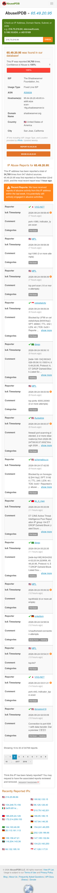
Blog (5, 876)
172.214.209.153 (13, 819)
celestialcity (40, 302)
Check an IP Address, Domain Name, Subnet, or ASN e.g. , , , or (28, 27)
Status (24, 879)
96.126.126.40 (41, 804)
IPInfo (20, 140)
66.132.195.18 (12, 849)
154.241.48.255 (41, 827)
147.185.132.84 (41, 838)
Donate (33, 879)
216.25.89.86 (11, 797)
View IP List (48, 869)
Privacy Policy (47, 872)
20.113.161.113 (13, 830)
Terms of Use (30, 872)
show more (46, 330)
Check (48, 39)
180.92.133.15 (41, 799)
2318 (25, 761)
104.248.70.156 (13, 804)
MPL (34, 238)
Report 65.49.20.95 (28, 146)
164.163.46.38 (12, 827)
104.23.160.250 (41, 843)
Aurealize (39, 418)
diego (37, 344)
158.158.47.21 (12, 838)
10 (6, 761)
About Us (13, 876)
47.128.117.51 (41, 849)
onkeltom (39, 616)
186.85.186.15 (41, 815)
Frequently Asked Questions (31, 876)
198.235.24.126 (13, 815)
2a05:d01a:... (11, 808)
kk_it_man (40, 501)
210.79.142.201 (41, 810)
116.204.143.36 (13, 841)
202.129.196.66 (41, 832)
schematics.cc (41, 459)
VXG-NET (40, 206)
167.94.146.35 (41, 821)
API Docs (49, 876)
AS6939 (28, 92)
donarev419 (40, 709)
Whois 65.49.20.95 (28, 154)
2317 (18, 761)
